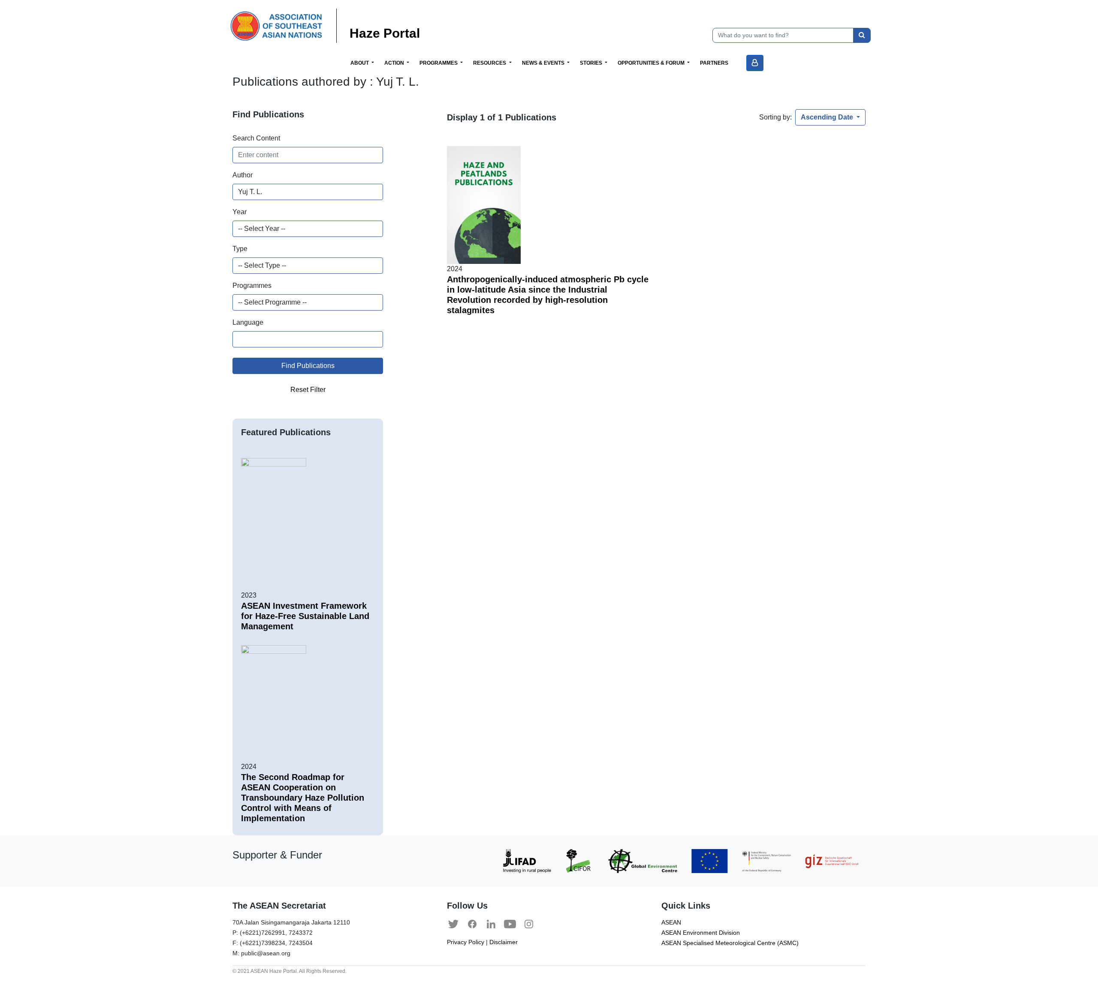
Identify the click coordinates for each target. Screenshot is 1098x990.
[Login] (754, 63)
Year (239, 211)
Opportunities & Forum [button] (652, 63)
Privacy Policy (465, 942)
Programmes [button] (439, 63)
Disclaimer (503, 942)
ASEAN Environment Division (700, 933)
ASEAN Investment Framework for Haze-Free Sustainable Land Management (305, 616)
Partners (714, 63)
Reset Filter (308, 389)
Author (242, 175)
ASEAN (671, 922)
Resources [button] (490, 63)
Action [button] (394, 63)
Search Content (256, 138)
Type (239, 248)
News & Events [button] (544, 63)
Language (247, 322)
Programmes (251, 285)
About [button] (360, 63)
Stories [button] (591, 63)
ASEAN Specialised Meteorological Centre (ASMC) (730, 943)
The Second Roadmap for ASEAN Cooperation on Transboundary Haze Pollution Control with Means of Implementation (302, 797)
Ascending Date (828, 117)
